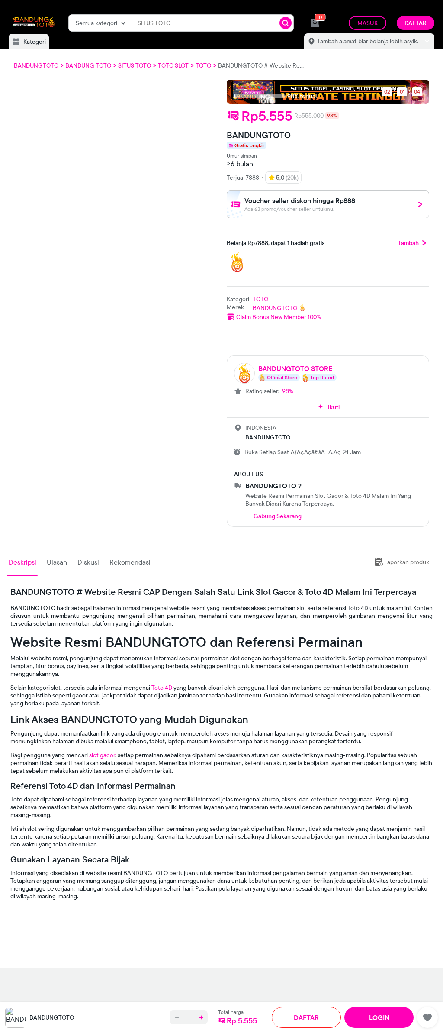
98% (287, 391)
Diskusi (88, 562)
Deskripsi (22, 562)
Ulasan (57, 562)
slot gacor (102, 755)
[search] (285, 23)
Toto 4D (161, 687)
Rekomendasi (130, 562)
